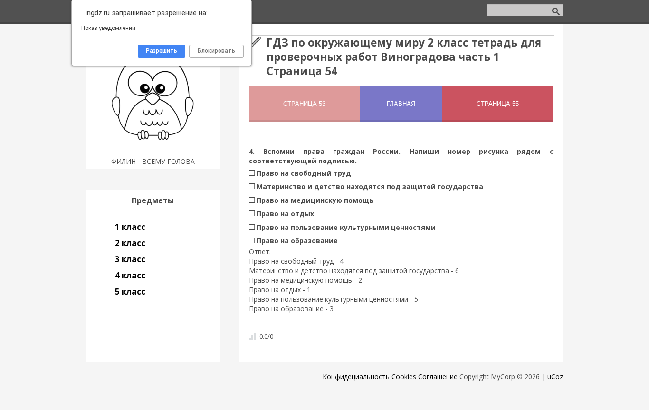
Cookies (403, 376)
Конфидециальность (356, 376)
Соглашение (438, 376)
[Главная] (152, 149)
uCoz (555, 376)
